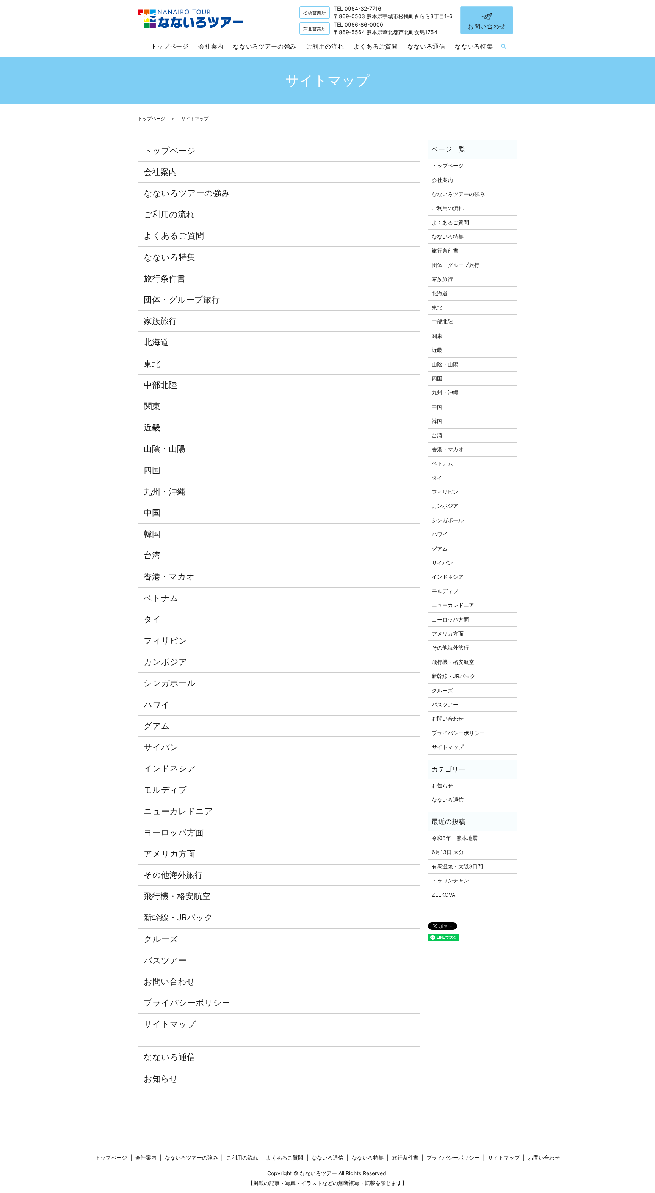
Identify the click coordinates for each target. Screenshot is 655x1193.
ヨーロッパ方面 (174, 832)
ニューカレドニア (178, 811)
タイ (152, 619)
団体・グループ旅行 (182, 300)
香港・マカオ (169, 576)
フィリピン (165, 640)
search (503, 46)
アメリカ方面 (169, 854)
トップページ (170, 46)
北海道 (156, 342)
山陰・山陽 (164, 449)
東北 (152, 364)
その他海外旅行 (173, 875)
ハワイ (157, 705)
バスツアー (165, 960)
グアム (157, 726)
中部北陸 (160, 385)
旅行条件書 (164, 278)
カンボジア (165, 662)
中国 (152, 513)
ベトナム (161, 598)
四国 (152, 470)
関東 (152, 406)
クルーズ (161, 939)
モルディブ (165, 789)
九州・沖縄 (164, 491)
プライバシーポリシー (187, 1003)
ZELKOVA (443, 895)
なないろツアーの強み (264, 46)
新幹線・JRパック (178, 917)
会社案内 (211, 46)
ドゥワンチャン (450, 880)
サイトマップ (170, 1024)
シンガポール (170, 683)
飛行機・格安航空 (177, 896)
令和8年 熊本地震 (455, 838)
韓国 (152, 534)
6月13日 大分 (448, 852)
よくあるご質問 (376, 46)
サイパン (161, 747)
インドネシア (170, 768)
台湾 (152, 555)
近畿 (152, 427)
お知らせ (161, 1078)
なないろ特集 (474, 46)
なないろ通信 (426, 46)
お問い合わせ (487, 26)
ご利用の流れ (325, 46)
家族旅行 (160, 321)
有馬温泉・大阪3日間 (457, 866)
